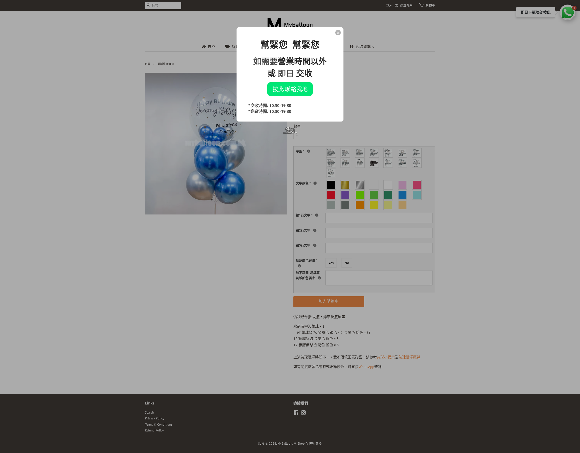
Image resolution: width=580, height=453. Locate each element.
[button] (338, 32)
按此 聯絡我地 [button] (290, 88)
